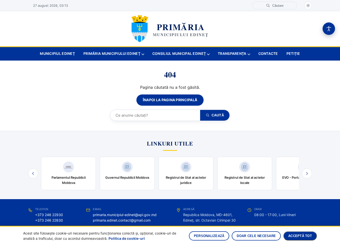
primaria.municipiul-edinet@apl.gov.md (125, 215)
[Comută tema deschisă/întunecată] (308, 5)
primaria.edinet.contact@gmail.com (122, 220)
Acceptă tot (300, 236)
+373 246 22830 (49, 220)
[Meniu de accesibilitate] (329, 28)
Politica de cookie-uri (127, 238)
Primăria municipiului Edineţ (111, 53)
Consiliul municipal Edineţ (179, 53)
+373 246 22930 (49, 215)
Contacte (268, 53)
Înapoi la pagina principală (170, 100)
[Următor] (307, 173)
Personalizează (209, 236)
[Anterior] (33, 173)
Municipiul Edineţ (57, 53)
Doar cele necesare (256, 236)
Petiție (293, 53)
